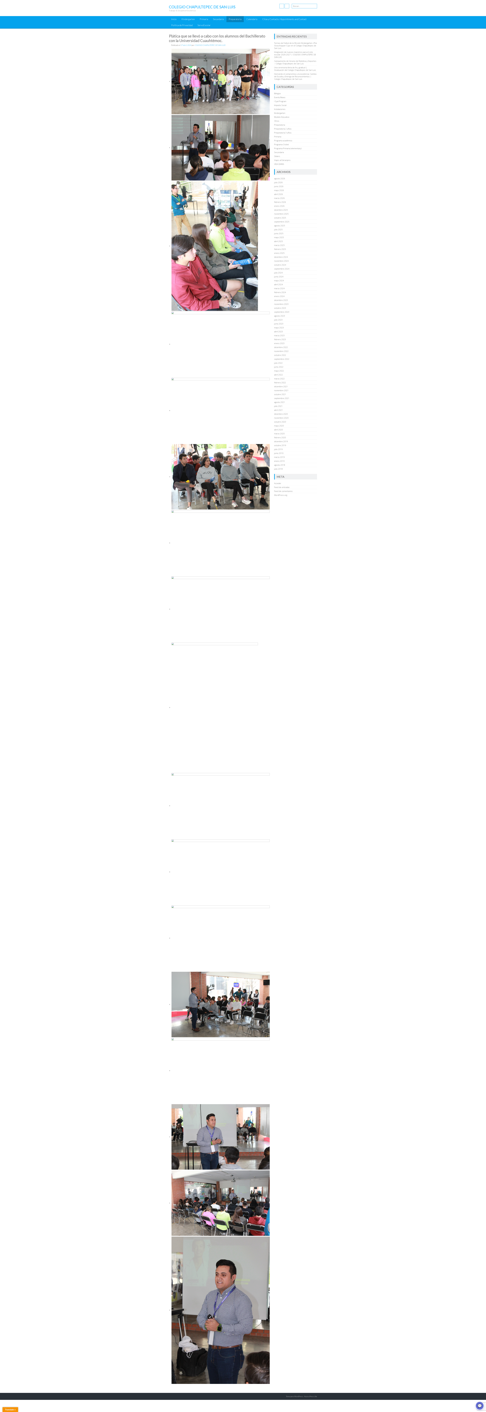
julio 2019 (278, 449)
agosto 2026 (279, 178)
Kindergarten (188, 19)
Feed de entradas (282, 487)
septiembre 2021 (281, 398)
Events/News (279, 97)
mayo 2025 (279, 237)
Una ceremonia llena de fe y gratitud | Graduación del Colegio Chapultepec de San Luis (295, 68)
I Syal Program (280, 101)
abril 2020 (278, 429)
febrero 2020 (280, 437)
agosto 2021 (279, 402)
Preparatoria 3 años (282, 132)
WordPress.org (280, 495)
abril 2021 (278, 410)
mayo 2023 (279, 327)
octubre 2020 (280, 421)
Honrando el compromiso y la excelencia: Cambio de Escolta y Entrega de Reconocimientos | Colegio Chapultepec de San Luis (295, 76)
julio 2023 (278, 319)
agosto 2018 (279, 465)
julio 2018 (278, 469)
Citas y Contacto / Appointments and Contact (284, 19)
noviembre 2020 (281, 418)
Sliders (277, 156)
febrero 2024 (280, 292)
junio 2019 (278, 453)
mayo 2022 (279, 370)
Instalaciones (279, 109)
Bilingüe (277, 93)
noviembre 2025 (281, 214)
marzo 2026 (279, 198)
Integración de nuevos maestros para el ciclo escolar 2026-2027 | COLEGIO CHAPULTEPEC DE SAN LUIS (295, 54)
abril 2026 (278, 194)
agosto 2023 (279, 316)
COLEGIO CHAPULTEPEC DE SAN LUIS (210, 45)
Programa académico (283, 140)
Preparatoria (235, 19)
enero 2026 (279, 206)
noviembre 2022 (281, 351)
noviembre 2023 (281, 304)
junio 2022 (278, 367)
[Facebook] (281, 6)
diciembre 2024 (281, 257)
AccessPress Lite (310, 1396)
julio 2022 (278, 363)
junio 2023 (278, 323)
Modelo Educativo (281, 117)
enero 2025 (279, 253)
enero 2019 (279, 461)
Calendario (251, 19)
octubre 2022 (280, 355)
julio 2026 (278, 182)
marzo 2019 (279, 457)
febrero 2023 (280, 339)
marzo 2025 (279, 245)
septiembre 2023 (281, 312)
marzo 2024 (279, 288)
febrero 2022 (280, 382)
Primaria (204, 19)
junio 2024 (278, 276)
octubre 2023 (280, 308)
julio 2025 (278, 229)
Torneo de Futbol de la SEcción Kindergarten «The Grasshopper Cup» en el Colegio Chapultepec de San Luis (295, 45)
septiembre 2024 (281, 268)
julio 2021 (278, 406)
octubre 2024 (280, 265)
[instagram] (287, 6)
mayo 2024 (279, 280)
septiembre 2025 (281, 221)
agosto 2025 (279, 225)
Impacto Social (280, 105)
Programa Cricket (281, 144)
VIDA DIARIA (279, 164)
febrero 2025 (280, 249)
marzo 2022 (279, 378)
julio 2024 (278, 272)
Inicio (174, 19)
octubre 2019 (280, 445)
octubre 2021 (280, 394)
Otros (276, 121)
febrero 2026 (280, 202)
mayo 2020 (279, 425)
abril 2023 (278, 331)
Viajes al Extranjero (282, 160)
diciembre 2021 (281, 386)
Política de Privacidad (182, 25)
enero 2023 (279, 343)
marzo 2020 (279, 433)
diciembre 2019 (281, 441)
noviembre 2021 (281, 390)
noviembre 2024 (281, 261)
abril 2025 (278, 241)
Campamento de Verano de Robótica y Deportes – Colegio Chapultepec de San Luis (295, 62)
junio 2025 (278, 233)
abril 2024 (278, 284)
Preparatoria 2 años (282, 128)
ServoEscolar (204, 25)
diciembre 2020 (281, 414)
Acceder (277, 483)
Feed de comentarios (283, 491)
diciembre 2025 (281, 210)
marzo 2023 (279, 335)
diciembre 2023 (281, 300)
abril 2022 (278, 374)
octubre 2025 (280, 217)
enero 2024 (279, 296)
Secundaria (218, 19)
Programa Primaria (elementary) (288, 148)
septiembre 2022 (281, 359)
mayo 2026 (279, 190)
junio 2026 (278, 186)
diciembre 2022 (281, 347)
